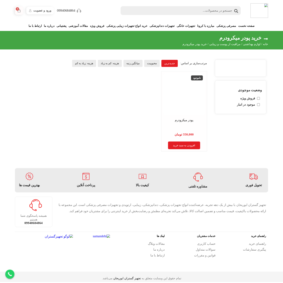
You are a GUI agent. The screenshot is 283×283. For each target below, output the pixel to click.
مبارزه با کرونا (205, 25)
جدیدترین (169, 63)
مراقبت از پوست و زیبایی (225, 44)
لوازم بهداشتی (251, 44)
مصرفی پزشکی (226, 25)
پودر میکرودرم (184, 120)
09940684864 (66, 10)
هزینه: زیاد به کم (84, 63)
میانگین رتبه (133, 63)
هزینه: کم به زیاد (110, 63)
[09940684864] (78, 10)
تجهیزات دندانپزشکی (162, 25)
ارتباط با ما (35, 25)
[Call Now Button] (10, 274)
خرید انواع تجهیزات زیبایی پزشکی (127, 25)
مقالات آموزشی (78, 25)
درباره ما (49, 25)
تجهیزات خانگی (186, 25)
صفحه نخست (246, 25)
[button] (193, 63)
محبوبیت (152, 63)
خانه (265, 44)
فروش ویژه (97, 25)
